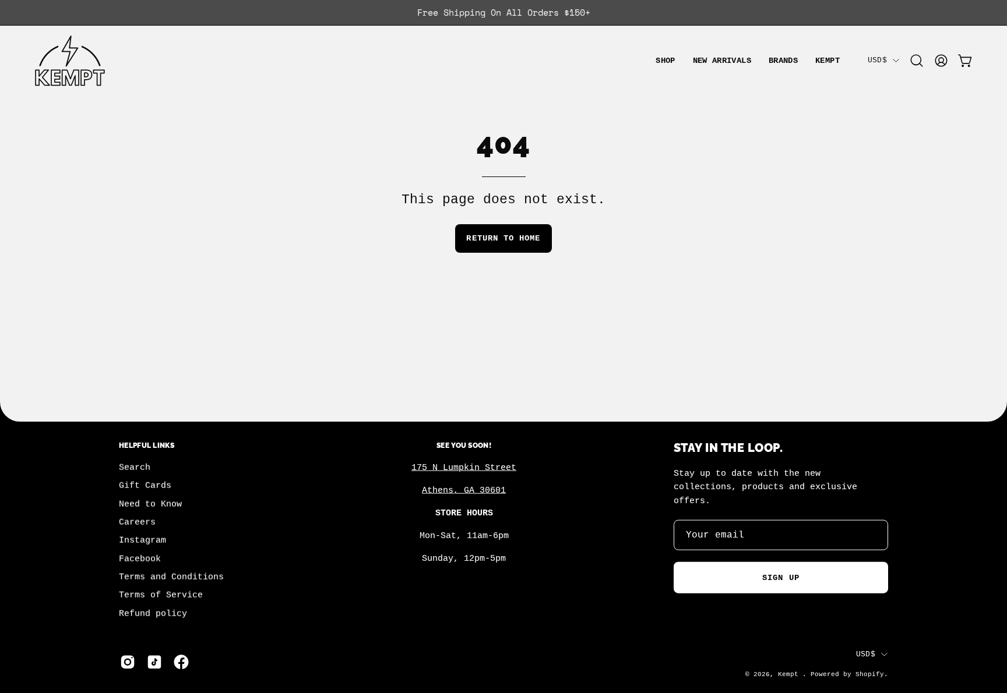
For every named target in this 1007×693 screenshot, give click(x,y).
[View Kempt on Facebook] (181, 662)
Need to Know (150, 504)
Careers (137, 522)
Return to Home (503, 238)
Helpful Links (146, 445)
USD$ (877, 60)
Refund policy (153, 614)
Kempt (790, 674)
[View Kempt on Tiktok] (154, 662)
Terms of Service (161, 595)
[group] (503, 12)
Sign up (781, 577)
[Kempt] (70, 60)
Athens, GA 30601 (464, 490)
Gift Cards (145, 485)
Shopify (869, 674)
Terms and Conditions (171, 577)
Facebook (140, 559)
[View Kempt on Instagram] (127, 662)
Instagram (142, 540)
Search (134, 467)
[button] (783, 61)
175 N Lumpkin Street (463, 467)
